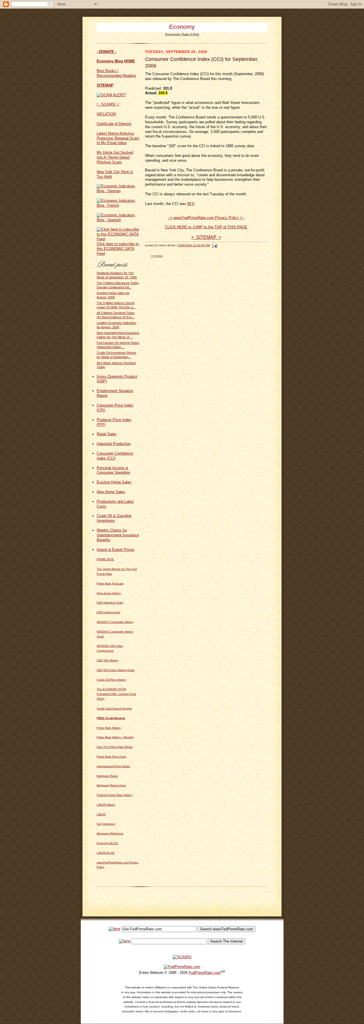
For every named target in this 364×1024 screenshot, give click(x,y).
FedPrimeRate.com (205, 972)
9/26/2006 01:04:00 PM (194, 245)
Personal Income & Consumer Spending (113, 470)
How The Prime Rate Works (115, 746)
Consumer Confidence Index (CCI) (115, 455)
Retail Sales (107, 434)
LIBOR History (106, 804)
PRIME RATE (105, 559)
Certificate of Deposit (114, 124)
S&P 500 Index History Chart (116, 670)
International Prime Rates (113, 766)
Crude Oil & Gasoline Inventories (114, 518)
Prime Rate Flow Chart (111, 756)
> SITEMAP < (206, 237)
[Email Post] (214, 245)
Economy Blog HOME (116, 61)
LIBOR (101, 814)
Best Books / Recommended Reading (116, 73)
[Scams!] (182, 957)
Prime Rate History (109, 727)
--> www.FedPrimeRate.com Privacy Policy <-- (206, 218)
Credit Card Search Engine (114, 708)
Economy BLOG (107, 843)
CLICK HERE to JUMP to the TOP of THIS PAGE (206, 227)
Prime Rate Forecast (110, 583)
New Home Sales (111, 492)
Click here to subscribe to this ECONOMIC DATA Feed (118, 249)
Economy (182, 26)
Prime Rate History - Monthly (115, 737)
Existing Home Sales (114, 482)
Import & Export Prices (116, 549)
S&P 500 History (107, 660)
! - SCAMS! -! (108, 104)
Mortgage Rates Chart (111, 785)
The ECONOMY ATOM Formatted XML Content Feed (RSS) (116, 694)
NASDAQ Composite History (115, 621)
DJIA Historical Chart (110, 602)
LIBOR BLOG (106, 852)
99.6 (190, 204)
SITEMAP (105, 85)
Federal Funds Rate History (115, 795)
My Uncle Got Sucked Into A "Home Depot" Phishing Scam (115, 157)
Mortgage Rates (107, 775)
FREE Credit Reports (111, 718)
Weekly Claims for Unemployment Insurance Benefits (118, 535)
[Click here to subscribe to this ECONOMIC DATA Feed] (118, 239)
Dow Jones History (109, 593)
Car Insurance (106, 823)
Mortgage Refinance (110, 833)
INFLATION (106, 114)
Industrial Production (114, 444)
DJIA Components (108, 612)
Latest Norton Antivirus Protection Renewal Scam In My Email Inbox (118, 138)
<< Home (157, 255)
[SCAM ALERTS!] (111, 95)
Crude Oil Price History (111, 679)
